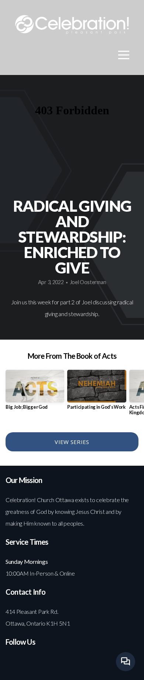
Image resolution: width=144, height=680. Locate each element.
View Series (72, 441)
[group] (35, 393)
